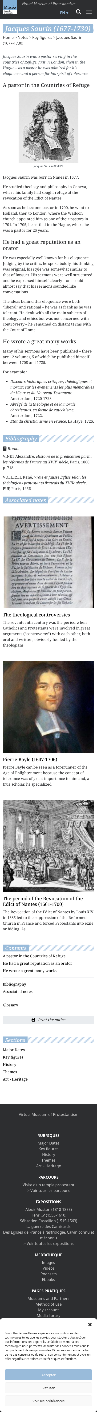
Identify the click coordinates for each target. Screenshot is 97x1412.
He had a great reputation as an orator (37, 963)
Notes (23, 37)
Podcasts (48, 1273)
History (9, 1064)
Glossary (10, 1005)
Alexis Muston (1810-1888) (48, 1209)
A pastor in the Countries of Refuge (34, 956)
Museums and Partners (48, 1298)
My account (48, 1309)
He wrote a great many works (30, 970)
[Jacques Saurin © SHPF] (48, 127)
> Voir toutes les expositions (49, 1243)
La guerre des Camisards (48, 1226)
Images (48, 1262)
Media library (48, 1315)
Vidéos (49, 1268)
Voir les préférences (48, 1400)
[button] (90, 1324)
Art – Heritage (48, 1165)
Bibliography (14, 984)
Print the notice (51, 1019)
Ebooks (48, 1279)
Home (8, 37)
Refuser (48, 1387)
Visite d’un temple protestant (48, 1184)
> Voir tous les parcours (48, 1190)
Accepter (48, 1374)
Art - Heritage (15, 1079)
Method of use (49, 1304)
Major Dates (14, 1049)
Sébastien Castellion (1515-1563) (48, 1220)
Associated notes (17, 991)
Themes (10, 1071)
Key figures (42, 37)
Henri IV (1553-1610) (48, 1215)
